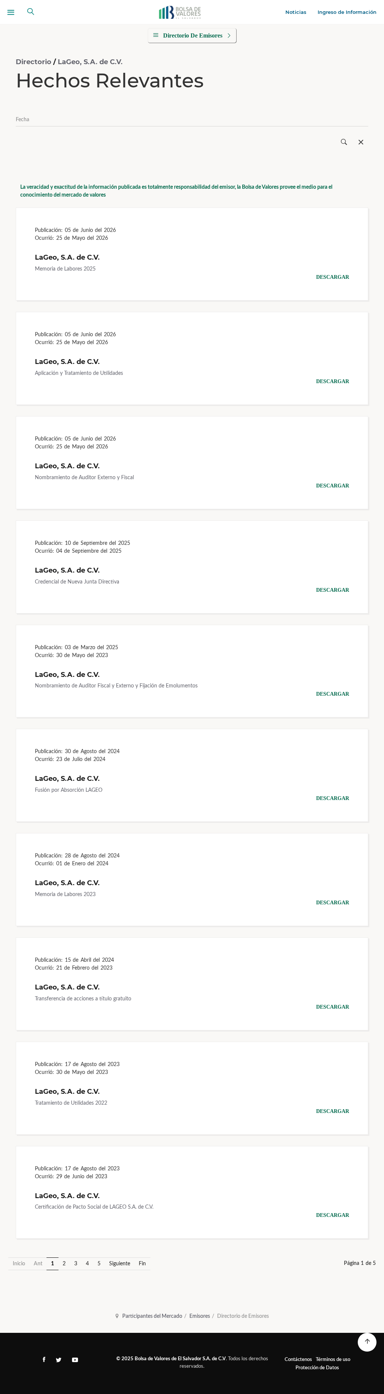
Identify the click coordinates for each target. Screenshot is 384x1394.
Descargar (332, 277)
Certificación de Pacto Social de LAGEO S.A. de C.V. (94, 1207)
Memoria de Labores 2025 (65, 269)
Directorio (34, 62)
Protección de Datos (317, 1367)
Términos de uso (333, 1359)
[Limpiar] (361, 142)
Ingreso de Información (347, 12)
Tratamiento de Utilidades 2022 (71, 1103)
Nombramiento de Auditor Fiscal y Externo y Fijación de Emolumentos (116, 686)
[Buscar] (344, 142)
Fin (142, 1263)
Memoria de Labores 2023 (65, 894)
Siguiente (119, 1263)
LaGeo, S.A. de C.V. (90, 62)
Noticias (295, 12)
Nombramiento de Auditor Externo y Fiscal (84, 477)
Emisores (199, 1316)
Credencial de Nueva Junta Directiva (77, 582)
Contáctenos (298, 1359)
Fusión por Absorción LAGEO (68, 790)
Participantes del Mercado (152, 1316)
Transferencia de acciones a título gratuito (83, 999)
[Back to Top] (367, 1342)
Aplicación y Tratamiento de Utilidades (79, 373)
